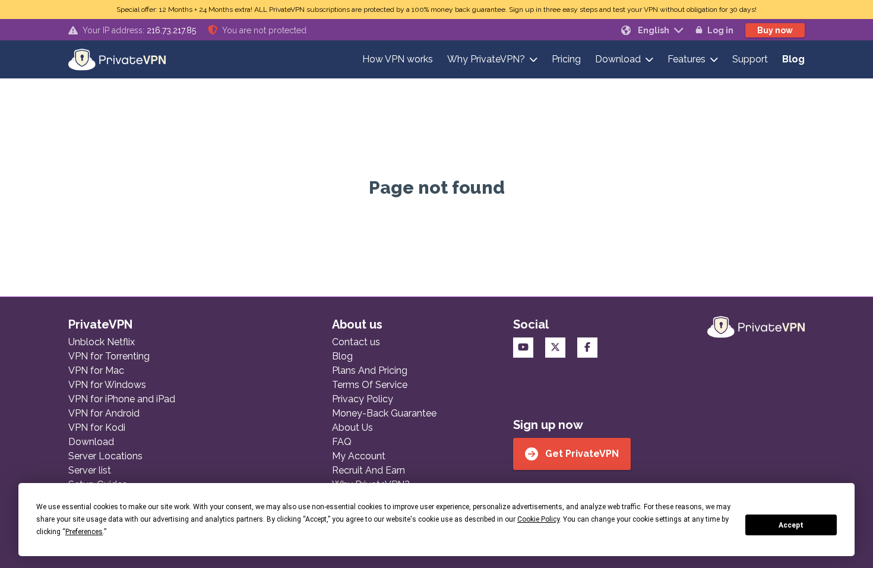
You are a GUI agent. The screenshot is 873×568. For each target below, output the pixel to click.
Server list (89, 470)
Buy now (775, 30)
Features (687, 59)
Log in (720, 30)
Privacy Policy (362, 399)
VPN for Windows (107, 384)
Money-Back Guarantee (384, 413)
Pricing (566, 59)
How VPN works (397, 59)
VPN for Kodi (96, 427)
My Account (358, 456)
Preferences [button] (84, 532)
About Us (352, 427)
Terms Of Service (369, 384)
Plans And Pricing (369, 370)
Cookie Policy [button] (538, 519)
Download (618, 59)
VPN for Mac (96, 370)
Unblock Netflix (101, 342)
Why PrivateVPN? (486, 59)
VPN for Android (104, 413)
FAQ (342, 441)
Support (750, 59)
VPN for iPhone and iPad (121, 399)
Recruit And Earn (368, 470)
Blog (793, 59)
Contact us (356, 342)
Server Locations (105, 456)
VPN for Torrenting (109, 356)
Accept (791, 525)
